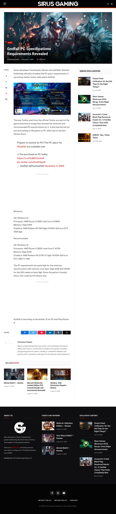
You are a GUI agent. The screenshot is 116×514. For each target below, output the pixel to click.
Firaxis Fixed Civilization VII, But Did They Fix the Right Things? (102, 82)
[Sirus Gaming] (58, 3)
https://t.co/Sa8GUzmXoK (30, 158)
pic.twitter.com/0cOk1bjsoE (31, 162)
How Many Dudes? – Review (65, 436)
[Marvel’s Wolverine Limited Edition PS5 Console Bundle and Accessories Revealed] (37, 374)
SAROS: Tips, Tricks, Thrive (101, 136)
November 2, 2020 (54, 166)
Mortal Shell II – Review (13, 383)
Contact (74, 500)
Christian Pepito (14, 59)
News (10, 42)
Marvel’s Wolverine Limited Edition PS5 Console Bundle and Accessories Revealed (36, 386)
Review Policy (60, 500)
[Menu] (4, 3)
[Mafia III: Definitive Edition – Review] (48, 426)
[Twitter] (6, 82)
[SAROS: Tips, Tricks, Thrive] (84, 137)
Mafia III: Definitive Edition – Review (64, 424)
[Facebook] (6, 76)
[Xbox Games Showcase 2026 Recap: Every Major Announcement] (84, 99)
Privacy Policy (45, 500)
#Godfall (21, 146)
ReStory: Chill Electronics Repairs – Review (59, 385)
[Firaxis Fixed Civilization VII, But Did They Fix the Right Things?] (84, 81)
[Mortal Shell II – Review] (14, 374)
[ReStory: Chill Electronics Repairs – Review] (60, 374)
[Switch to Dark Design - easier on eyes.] (108, 4)
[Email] (6, 99)
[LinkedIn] (6, 87)
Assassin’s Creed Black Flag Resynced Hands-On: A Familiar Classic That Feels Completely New (102, 119)
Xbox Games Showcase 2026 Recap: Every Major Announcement (101, 100)
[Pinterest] (6, 93)
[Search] (111, 3)
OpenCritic (15, 447)
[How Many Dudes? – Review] (48, 438)
